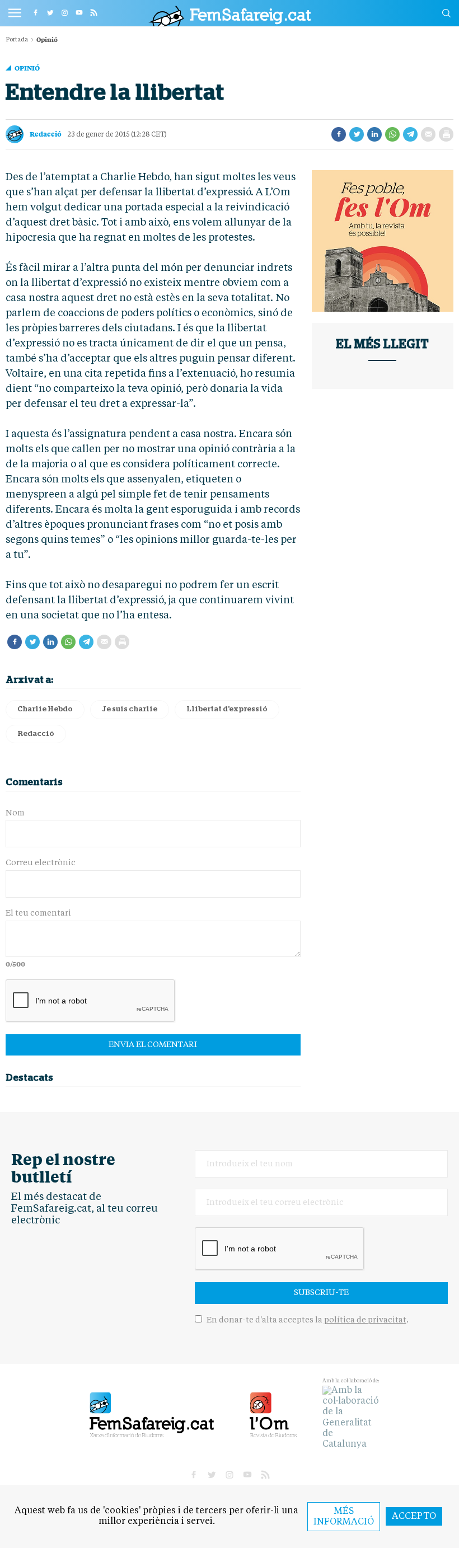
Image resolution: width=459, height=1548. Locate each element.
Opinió (27, 67)
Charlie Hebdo (45, 709)
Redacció (46, 134)
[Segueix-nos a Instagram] (64, 12)
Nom (15, 813)
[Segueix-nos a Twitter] (50, 12)
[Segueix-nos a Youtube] (79, 12)
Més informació (343, 1517)
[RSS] (93, 12)
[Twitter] (356, 134)
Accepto (414, 1516)
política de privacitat (365, 1320)
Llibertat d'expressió (227, 709)
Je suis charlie (129, 709)
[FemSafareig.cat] (229, 16)
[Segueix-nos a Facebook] (35, 12)
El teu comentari (38, 913)
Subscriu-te (321, 1293)
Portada (17, 40)
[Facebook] (338, 134)
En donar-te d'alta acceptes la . (307, 1320)
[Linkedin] (374, 134)
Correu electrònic (41, 863)
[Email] (428, 134)
